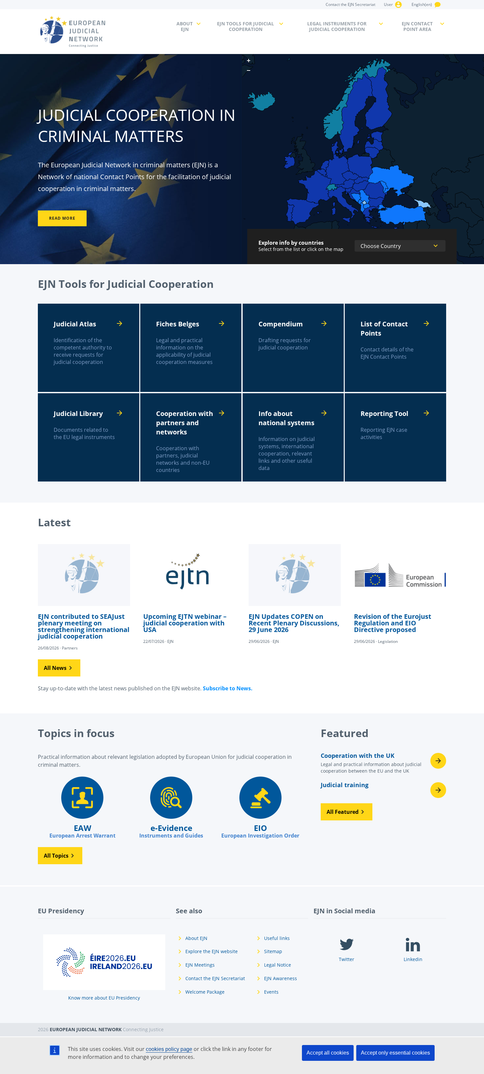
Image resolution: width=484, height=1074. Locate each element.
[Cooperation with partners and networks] (191, 437)
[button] (59, 667)
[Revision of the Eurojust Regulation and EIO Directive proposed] (400, 593)
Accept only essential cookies (395, 1053)
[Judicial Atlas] (88, 348)
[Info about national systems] (293, 437)
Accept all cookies (328, 1053)
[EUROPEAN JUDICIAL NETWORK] (103, 31)
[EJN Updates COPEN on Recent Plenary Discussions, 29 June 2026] (295, 593)
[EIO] (260, 808)
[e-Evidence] (171, 808)
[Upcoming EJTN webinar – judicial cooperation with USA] (189, 593)
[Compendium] (293, 348)
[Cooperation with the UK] (383, 765)
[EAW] (82, 808)
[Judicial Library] (88, 437)
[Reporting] (395, 437)
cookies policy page (169, 1049)
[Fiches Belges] (191, 348)
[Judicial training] (383, 790)
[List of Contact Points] (395, 348)
